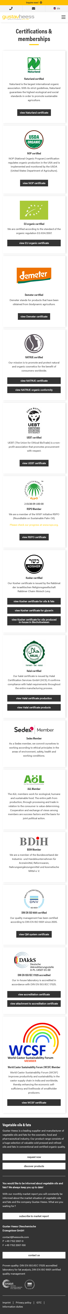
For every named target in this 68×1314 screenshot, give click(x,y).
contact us (34, 1255)
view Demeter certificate (34, 316)
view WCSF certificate (34, 1102)
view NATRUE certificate (34, 380)
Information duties (13, 1306)
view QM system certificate (34, 934)
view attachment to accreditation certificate (34, 1003)
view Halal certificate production (34, 698)
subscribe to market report (34, 1216)
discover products (34, 1166)
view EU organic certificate (34, 243)
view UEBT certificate (34, 463)
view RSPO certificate (34, 537)
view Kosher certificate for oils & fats (34, 601)
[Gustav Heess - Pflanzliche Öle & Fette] (18, 17)
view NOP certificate (34, 183)
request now (34, 1157)
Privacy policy (23, 1302)
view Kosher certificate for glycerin (34, 610)
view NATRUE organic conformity (34, 390)
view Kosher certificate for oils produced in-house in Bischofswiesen (34, 621)
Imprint (7, 1302)
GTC (39, 1302)
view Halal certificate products (34, 707)
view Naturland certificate (34, 112)
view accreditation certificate (34, 994)
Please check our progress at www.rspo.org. (34, 525)
